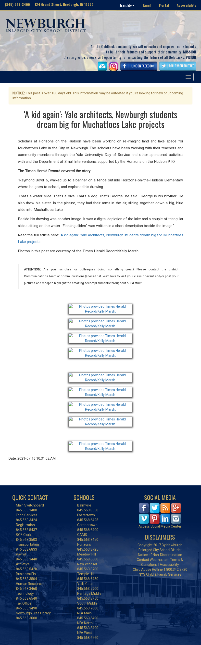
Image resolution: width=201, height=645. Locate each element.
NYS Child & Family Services (160, 574)
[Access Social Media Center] (160, 513)
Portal (164, 5)
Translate (126, 5)
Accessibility (186, 5)
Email (147, 5)
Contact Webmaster (152, 560)
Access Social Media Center (159, 526)
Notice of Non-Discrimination (160, 555)
